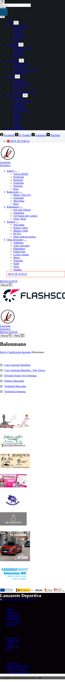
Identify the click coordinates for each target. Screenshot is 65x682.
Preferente (18, 177)
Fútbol (10, 171)
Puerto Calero (20, 227)
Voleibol (11, 624)
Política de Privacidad (18, 666)
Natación (18, 260)
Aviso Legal (13, 663)
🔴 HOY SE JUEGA (18, 141)
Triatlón (17, 269)
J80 (8, 649)
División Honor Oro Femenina (20, 375)
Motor (16, 257)
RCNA (17, 233)
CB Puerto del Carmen (25, 215)
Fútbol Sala (19, 251)
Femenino (18, 183)
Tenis (16, 266)
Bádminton (19, 248)
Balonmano (13, 206)
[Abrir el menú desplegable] (16, 171)
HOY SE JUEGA (17, 274)
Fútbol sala (12, 618)
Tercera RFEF (20, 174)
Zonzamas (18, 212)
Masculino (18, 200)
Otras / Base (19, 218)
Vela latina (18, 224)
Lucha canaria (14, 621)
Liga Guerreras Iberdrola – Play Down (24, 370)
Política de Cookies (17, 669)
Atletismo (18, 242)
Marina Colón (20, 230)
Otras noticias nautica (24, 236)
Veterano (18, 186)
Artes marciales (21, 245)
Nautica (11, 221)
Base (15, 189)
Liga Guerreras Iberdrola (17, 365)
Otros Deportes (15, 239)
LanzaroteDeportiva (5, 164)
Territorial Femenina (15, 391)
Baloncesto (12, 191)
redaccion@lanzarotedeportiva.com (19, 599)
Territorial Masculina (15, 386)
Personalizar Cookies (18, 672)
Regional (18, 180)
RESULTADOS (9, 281)
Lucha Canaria (21, 254)
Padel (16, 263)
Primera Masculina (14, 380)
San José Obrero (22, 209)
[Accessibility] (4, 12)
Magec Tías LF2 (22, 194)
